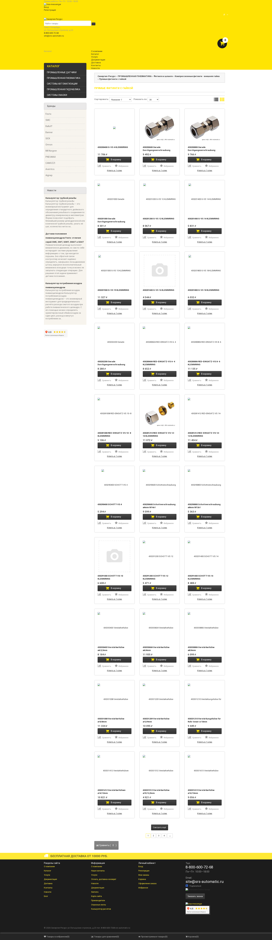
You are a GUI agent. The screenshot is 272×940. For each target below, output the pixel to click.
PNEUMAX (50, 157)
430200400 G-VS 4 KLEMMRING (113, 147)
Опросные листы (98, 905)
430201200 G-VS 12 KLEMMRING (158, 218)
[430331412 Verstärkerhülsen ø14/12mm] (114, 770)
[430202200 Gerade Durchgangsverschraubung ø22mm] (114, 342)
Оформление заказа (147, 883)
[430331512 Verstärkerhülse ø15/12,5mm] (160, 770)
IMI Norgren (51, 150)
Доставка (48, 883)
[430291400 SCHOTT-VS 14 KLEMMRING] (205, 556)
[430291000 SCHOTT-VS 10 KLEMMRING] (114, 556)
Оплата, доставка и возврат (103, 879)
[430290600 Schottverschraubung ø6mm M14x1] (160, 485)
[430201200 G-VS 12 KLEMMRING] (160, 199)
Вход (46, 7)
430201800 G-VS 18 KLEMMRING (203, 290)
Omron (48, 144)
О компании (49, 866)
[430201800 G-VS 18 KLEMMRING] (205, 270)
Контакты (48, 888)
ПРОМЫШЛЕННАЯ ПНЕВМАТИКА (63, 78)
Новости (47, 892)
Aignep (48, 175)
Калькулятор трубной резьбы (60, 198)
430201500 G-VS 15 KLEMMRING (113, 290)
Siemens (95, 892)
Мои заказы (143, 875)
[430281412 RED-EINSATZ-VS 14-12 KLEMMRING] (205, 413)
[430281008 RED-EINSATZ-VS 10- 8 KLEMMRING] (114, 413)
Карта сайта (96, 896)
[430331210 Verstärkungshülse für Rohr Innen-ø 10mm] (205, 699)
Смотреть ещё (159, 827)
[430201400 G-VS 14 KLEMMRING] (205, 199)
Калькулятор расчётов (101, 909)
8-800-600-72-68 (51, 33)
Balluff (48, 126)
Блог (46, 896)
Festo (48, 114)
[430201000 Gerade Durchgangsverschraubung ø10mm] (114, 199)
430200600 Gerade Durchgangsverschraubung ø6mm (156, 150)
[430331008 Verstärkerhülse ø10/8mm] (114, 699)
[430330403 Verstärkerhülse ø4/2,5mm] (114, 627)
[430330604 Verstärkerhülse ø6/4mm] (160, 627)
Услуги (47, 875)
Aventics (49, 169)
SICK (47, 138)
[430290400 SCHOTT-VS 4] (114, 485)
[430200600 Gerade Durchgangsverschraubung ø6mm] (160, 127)
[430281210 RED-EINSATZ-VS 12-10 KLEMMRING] (160, 413)
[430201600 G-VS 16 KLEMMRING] (160, 270)
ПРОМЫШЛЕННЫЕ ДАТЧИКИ (61, 72)
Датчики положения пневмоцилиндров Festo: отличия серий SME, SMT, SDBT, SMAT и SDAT (64, 238)
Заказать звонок (195, 896)
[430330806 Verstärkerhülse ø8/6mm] (205, 627)
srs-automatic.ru (122, 928)
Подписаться (195, 886)
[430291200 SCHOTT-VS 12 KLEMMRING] (160, 556)
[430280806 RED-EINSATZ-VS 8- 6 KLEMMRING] (205, 342)
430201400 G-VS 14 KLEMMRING (203, 218)
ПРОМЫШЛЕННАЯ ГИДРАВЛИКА (63, 89)
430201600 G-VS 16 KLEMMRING (158, 290)
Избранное (143, 888)
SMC (47, 120)
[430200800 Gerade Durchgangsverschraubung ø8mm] (205, 127)
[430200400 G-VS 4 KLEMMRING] (114, 127)
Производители (98, 900)
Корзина (142, 879)
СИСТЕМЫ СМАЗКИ (57, 95)
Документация (50, 879)
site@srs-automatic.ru (54, 36)
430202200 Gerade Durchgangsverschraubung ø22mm (111, 364)
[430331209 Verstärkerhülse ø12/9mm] (160, 699)
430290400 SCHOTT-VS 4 (110, 504)
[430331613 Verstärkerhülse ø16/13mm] (205, 770)
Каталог (47, 871)
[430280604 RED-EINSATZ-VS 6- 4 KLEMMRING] (160, 342)
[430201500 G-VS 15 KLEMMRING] (114, 270)
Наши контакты (98, 871)
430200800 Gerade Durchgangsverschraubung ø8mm (201, 150)
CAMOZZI (50, 163)
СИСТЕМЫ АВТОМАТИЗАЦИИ (62, 83)
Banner (49, 132)
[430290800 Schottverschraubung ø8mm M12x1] (205, 485)
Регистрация (50, 10)
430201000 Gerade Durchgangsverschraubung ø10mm (111, 221)
